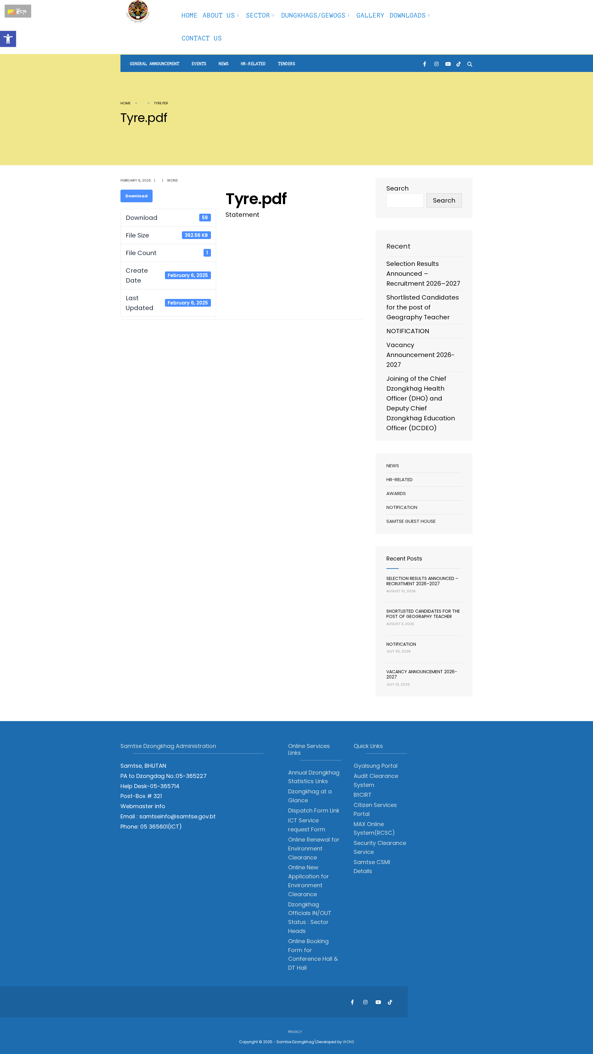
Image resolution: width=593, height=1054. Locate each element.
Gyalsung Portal (375, 766)
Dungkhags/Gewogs (313, 15)
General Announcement (154, 63)
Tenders (286, 63)
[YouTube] (447, 63)
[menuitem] (221, 14)
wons (172, 180)
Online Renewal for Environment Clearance (313, 848)
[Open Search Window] (469, 63)
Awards (396, 493)
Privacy (295, 1031)
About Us (219, 15)
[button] (8, 39)
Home (190, 15)
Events (198, 63)
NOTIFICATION (407, 331)
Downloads (407, 15)
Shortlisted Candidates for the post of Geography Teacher (422, 307)
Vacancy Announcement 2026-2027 (420, 355)
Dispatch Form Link (313, 810)
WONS (348, 1041)
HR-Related (253, 63)
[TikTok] (458, 63)
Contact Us (202, 38)
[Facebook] (425, 63)
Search (397, 188)
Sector (258, 15)
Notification (401, 507)
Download (136, 196)
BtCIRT (363, 795)
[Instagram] (436, 63)
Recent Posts (404, 558)
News (224, 63)
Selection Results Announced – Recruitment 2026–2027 (423, 273)
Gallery (370, 15)
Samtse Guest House (410, 521)
